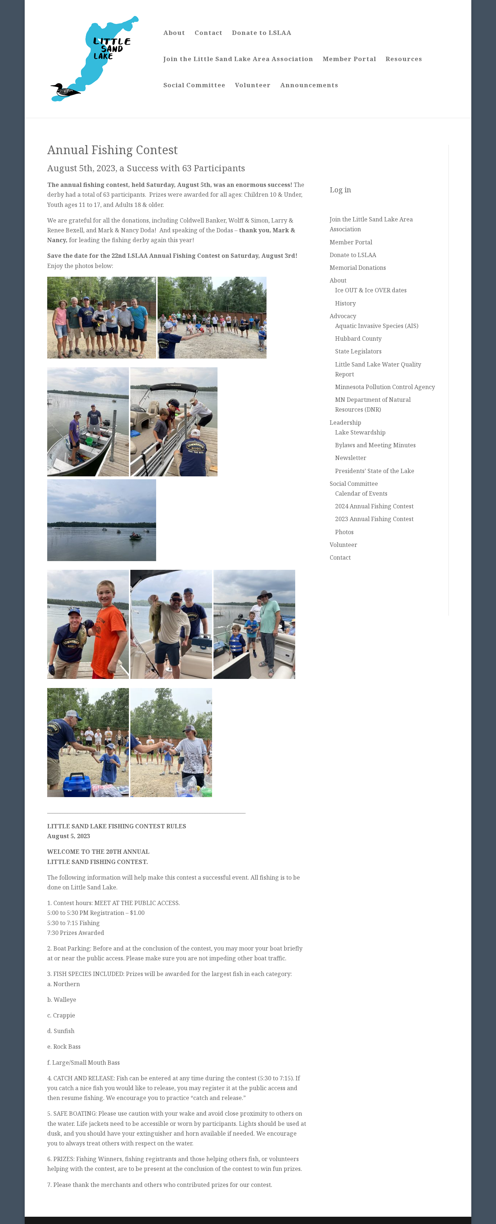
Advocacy (343, 316)
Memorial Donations (358, 268)
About (174, 33)
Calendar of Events (361, 493)
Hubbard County (358, 339)
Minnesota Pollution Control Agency (385, 387)
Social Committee (194, 86)
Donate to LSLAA (262, 33)
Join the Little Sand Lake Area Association (238, 59)
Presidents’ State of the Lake (374, 471)
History (345, 303)
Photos (344, 532)
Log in (340, 190)
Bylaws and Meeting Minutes (375, 445)
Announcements (309, 86)
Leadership (345, 423)
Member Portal (349, 59)
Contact (209, 33)
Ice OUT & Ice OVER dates (371, 290)
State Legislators (358, 351)
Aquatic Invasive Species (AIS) (376, 326)
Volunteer (253, 86)
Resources (404, 59)
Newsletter (350, 458)
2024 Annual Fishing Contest (374, 506)
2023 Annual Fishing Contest (374, 519)
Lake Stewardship (360, 432)
